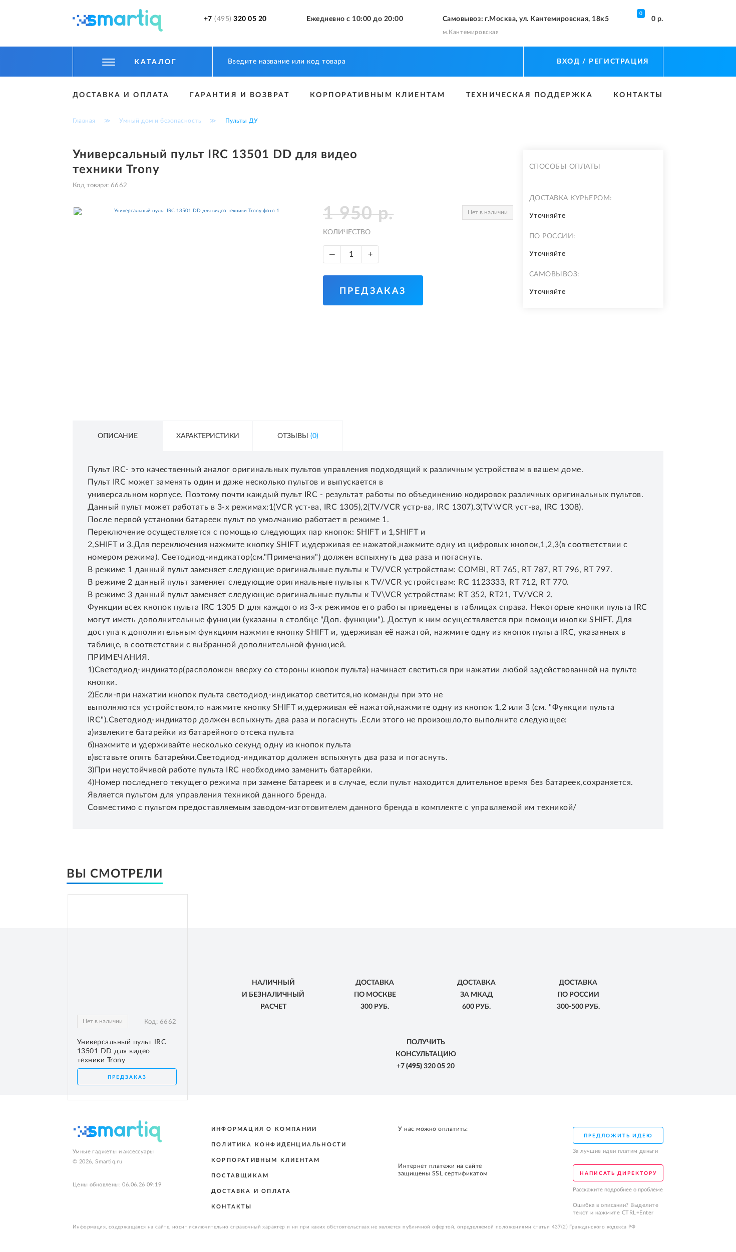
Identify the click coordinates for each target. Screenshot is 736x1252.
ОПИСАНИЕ (118, 436)
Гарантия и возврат (239, 95)
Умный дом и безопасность (160, 121)
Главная (84, 121)
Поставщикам (240, 1175)
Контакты (638, 95)
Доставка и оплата (121, 95)
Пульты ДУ (241, 121)
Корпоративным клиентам (378, 95)
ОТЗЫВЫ (297, 436)
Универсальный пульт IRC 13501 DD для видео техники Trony (121, 1051)
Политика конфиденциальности (278, 1144)
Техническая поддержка (529, 95)
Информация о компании (264, 1129)
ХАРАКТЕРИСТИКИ (207, 436)
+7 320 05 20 (235, 19)
